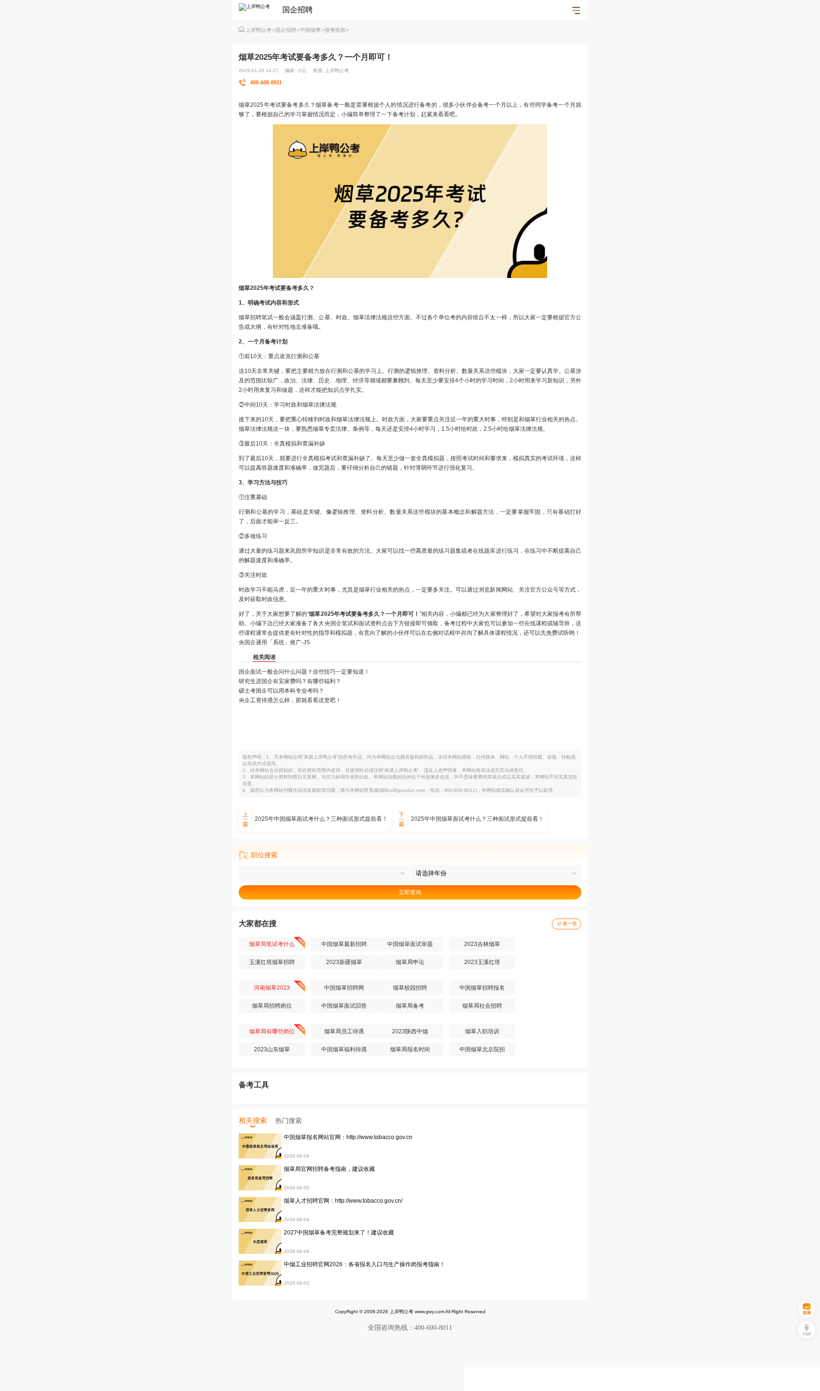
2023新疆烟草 (344, 962)
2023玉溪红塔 (482, 962)
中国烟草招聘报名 (482, 987)
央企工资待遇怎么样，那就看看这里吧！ (290, 700)
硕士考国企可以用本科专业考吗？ (281, 690)
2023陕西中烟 (410, 1031)
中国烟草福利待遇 (344, 1049)
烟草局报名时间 (410, 1049)
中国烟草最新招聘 (344, 944)
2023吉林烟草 (482, 944)
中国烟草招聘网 (344, 987)
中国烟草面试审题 (410, 944)
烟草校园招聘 (410, 987)
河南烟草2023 (272, 987)
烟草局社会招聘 (482, 1005)
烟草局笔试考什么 (272, 944)
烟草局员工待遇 (344, 1031)
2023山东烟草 (272, 1049)
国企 (336, 623)
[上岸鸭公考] (260, 10)
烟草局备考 (410, 1005)
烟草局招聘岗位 (272, 1005)
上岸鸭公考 (260, 30)
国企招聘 (287, 30)
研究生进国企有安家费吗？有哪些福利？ (290, 681)
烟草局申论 (410, 962)
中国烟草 (312, 30)
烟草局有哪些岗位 (272, 1031)
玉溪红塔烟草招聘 (272, 962)
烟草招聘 (250, 317)
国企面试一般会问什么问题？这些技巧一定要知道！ (304, 671)
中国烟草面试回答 (344, 1005)
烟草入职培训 (482, 1031)
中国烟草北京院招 (482, 1049)
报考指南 (337, 30)
